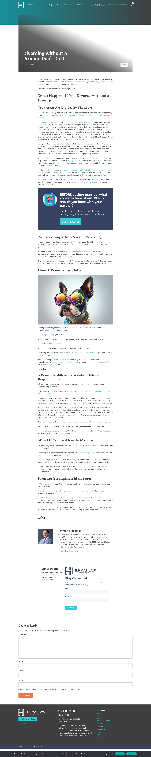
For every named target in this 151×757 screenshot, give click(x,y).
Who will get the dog (46, 335)
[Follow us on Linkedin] (70, 711)
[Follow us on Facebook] (74, 711)
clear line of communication (84, 353)
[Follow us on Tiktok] (59, 711)
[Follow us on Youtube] (66, 711)
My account (101, 730)
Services (30, 5)
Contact (79, 5)
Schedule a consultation (117, 5)
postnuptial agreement (86, 453)
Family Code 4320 (75, 161)
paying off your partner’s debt (85, 182)
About (41, 5)
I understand (120, 754)
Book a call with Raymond (68, 551)
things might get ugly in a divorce (78, 251)
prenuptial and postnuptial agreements (65, 498)
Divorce (124, 65)
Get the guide (71, 221)
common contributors (61, 362)
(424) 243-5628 (63, 715)
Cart (98, 732)
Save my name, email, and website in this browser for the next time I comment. (50, 690)
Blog (50, 5)
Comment (22, 635)
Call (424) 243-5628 (97, 5)
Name (21, 661)
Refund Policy (102, 737)
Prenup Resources (64, 5)
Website (21, 680)
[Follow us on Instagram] (62, 711)
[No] (148, 754)
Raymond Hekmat (69, 531)
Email (21, 671)
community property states (50, 122)
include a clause (47, 403)
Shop (99, 735)
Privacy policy (131, 754)
